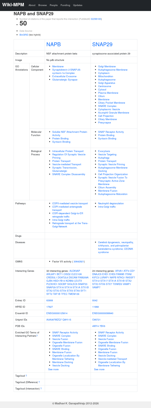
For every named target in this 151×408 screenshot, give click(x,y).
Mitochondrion (105, 76)
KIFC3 (95, 277)
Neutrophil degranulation (111, 203)
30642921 (79, 261)
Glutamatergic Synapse (64, 79)
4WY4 (95, 326)
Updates (77, 5)
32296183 (96, 18)
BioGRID (24, 34)
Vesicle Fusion (60, 339)
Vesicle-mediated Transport (66, 164)
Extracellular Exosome (64, 76)
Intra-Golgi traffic (61, 220)
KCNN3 (69, 280)
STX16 (60, 287)
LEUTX (78, 280)
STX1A (76, 287)
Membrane (58, 66)
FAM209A (83, 277)
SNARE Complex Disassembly (68, 174)
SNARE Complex (107, 106)
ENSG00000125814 (56, 313)
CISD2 (67, 274)
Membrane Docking (62, 362)
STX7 (109, 284)
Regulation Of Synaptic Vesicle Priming (68, 156)
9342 (94, 300)
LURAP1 (104, 277)
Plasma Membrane (108, 92)
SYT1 (83, 290)
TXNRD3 (117, 284)
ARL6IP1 (51, 274)
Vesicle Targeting (107, 154)
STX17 (104, 280)
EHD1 (105, 274)
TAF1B (56, 294)
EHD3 (112, 274)
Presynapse (104, 122)
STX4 (63, 290)
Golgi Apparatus (106, 83)
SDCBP (62, 284)
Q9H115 (66, 319)
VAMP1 (127, 284)
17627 (49, 306)
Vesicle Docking (60, 365)
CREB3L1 (51, 277)
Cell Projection (106, 116)
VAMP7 (96, 287)
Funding (65, 5)
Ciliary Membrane (107, 119)
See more (53, 369)
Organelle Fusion (61, 345)
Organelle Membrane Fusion (67, 342)
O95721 (96, 319)
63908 (49, 300)
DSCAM (73, 277)
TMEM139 (73, 294)
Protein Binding (60, 138)
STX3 (56, 290)
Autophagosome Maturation (112, 194)
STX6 (77, 290)
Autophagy (104, 157)
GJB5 (49, 280)
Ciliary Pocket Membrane (111, 102)
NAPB (53, 44)
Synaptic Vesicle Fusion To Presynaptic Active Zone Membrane (112, 181)
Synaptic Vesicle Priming (111, 164)
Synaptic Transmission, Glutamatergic (64, 169)
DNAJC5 (96, 274)
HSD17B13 (59, 280)
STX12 (96, 280)
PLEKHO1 (51, 284)
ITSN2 (128, 274)
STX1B (85, 287)
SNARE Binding (60, 349)
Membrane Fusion (107, 190)
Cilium (101, 96)
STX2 (49, 290)
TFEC (64, 294)
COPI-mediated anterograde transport (67, 208)
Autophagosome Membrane (112, 69)
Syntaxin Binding (61, 141)
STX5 (70, 290)
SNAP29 (102, 44)
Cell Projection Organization (113, 174)
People (54, 5)
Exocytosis (104, 151)
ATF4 (126, 270)
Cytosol (102, 89)
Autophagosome (106, 79)
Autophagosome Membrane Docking (112, 169)
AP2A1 (119, 270)
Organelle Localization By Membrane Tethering (66, 357)
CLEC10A (76, 274)
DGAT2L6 (63, 277)
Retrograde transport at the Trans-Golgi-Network (70, 224)
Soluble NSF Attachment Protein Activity (69, 133)
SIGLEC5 (72, 284)
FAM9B (120, 274)
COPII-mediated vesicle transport (70, 203)
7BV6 (102, 326)
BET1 (60, 274)
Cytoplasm (104, 73)
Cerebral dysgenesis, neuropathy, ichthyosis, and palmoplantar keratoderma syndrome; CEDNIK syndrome (116, 247)
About (32, 5)
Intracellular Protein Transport (68, 151)
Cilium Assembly (107, 187)
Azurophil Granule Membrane (113, 112)
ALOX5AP (74, 270)
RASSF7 (130, 277)
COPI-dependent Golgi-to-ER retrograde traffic (67, 214)
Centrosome (104, 86)
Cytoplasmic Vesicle (109, 109)
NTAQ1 (121, 277)
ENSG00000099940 (102, 313)
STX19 (68, 287)
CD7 (132, 270)
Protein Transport (61, 161)
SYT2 (49, 294)
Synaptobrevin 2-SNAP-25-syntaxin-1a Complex (66, 71)
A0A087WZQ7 (54, 319)
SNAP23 (82, 284)
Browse (42, 5)
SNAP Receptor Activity (111, 131)
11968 (95, 306)
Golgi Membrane (107, 66)
